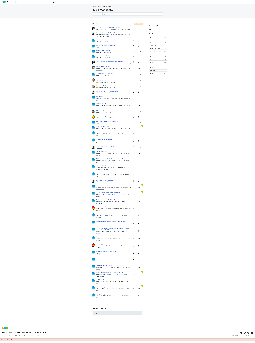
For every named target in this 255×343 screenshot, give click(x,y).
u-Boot (98, 40)
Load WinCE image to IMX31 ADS (104, 287)
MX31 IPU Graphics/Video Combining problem (108, 192)
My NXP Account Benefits (39, 332)
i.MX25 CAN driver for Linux (103, 166)
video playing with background (104, 139)
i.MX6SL (151, 73)
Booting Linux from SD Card (103, 50)
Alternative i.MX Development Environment (107, 121)
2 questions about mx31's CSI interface (106, 173)
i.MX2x (151, 76)
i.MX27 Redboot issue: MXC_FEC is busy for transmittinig (110, 159)
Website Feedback (37, 335)
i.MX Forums (99, 6)
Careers (11, 332)
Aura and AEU (99, 96)
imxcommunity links (101, 103)
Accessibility (30, 335)
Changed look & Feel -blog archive (105, 180)
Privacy (3, 335)
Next (161, 79)
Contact (28, 332)
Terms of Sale (14, 335)
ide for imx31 (99, 258)
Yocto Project (153, 45)
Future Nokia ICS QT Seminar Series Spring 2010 (108, 27)
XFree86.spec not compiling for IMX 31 (106, 251)
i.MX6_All (152, 42)
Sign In (251, 2)
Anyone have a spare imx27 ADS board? (106, 237)
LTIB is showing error (101, 151)
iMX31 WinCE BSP (100, 280)
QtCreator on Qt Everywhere (103, 111)
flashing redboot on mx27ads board (105, 200)
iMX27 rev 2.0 (99, 244)
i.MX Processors (152, 28)
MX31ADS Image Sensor (102, 214)
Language (241, 2)
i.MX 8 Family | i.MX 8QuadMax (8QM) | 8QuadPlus (156, 51)
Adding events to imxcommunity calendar (107, 91)
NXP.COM (50, 2)
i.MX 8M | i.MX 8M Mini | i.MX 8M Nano (156, 48)
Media (23, 332)
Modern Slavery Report (22, 335)
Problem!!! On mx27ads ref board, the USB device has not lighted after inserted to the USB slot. (113, 229)
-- (96, 185)
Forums (23, 2)
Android (152, 59)
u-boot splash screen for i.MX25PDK (105, 45)
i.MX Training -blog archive (103, 116)
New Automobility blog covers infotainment (107, 86)
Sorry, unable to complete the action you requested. (13, 339)
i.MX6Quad (152, 40)
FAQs (246, 2)
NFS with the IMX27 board (102, 207)
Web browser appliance (102, 66)
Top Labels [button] (153, 34)
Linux (151, 37)
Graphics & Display (154, 65)
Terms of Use (8, 335)
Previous (153, 79)
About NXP (5, 332)
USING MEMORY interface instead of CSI (106, 132)
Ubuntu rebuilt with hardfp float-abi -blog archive (109, 33)
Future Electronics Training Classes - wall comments (109, 61)
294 (120, 302)
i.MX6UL (151, 62)
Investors (17, 332)
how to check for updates (102, 127)
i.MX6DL (151, 56)
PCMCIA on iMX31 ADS (101, 294)
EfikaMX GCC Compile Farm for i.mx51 (105, 73)
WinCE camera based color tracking (105, 146)
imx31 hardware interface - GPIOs (104, 265)
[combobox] (132, 14)
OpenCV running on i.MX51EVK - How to (106, 56)
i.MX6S (151, 67)
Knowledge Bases (31, 2)
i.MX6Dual (152, 54)
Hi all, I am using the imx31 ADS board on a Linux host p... (110, 221)
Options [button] (160, 20)
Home (93, 6)
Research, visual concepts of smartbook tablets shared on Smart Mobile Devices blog (113, 79)
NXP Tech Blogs (42, 2)
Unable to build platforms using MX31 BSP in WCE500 (109, 272)
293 (117, 302)
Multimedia (152, 70)
